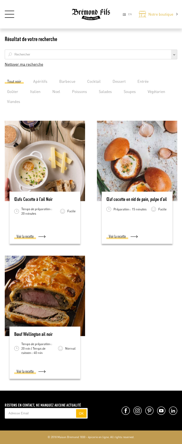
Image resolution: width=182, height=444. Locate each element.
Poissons (79, 91)
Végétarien (156, 91)
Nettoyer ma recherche (24, 64)
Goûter (12, 91)
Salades (105, 91)
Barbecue (67, 81)
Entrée (143, 81)
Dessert (119, 81)
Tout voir (14, 81)
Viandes (13, 101)
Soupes (130, 91)
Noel (56, 91)
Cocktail (94, 81)
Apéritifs (40, 81)
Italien (35, 91)
